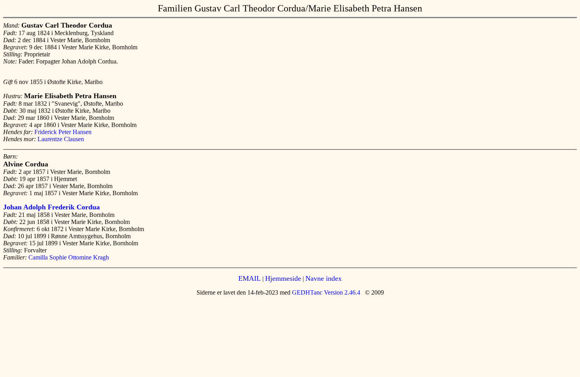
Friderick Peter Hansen (63, 132)
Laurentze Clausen (60, 139)
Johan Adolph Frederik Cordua (51, 207)
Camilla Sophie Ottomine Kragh (68, 257)
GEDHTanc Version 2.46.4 (325, 292)
